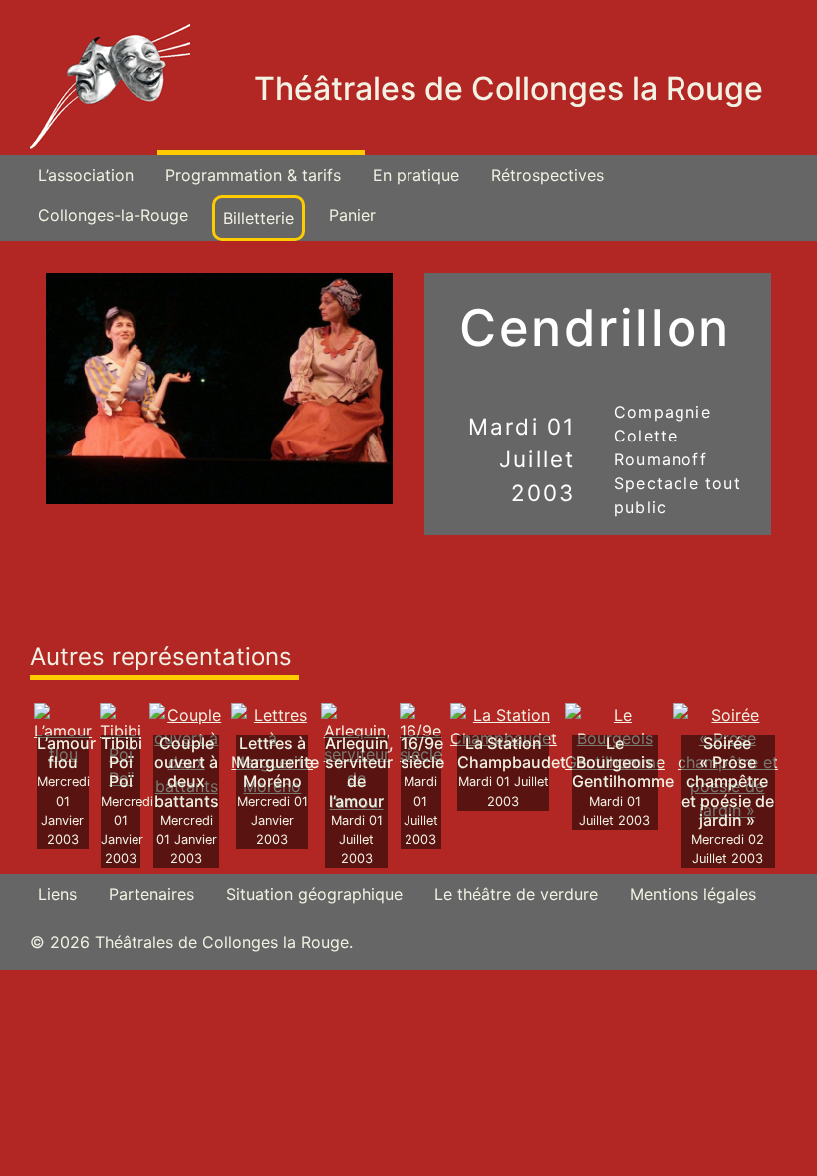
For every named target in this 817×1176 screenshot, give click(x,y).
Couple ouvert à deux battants (186, 772)
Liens (57, 894)
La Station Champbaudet (511, 753)
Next (407, 399)
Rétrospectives (547, 175)
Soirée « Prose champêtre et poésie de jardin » (727, 782)
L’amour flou (66, 753)
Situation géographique (314, 894)
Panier (352, 215)
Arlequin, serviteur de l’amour (359, 772)
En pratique (416, 175)
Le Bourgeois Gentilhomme (623, 762)
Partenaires (151, 894)
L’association (86, 175)
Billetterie (258, 218)
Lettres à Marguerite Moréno (277, 762)
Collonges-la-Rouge (113, 215)
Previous (31, 399)
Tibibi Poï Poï (121, 762)
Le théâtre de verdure (516, 894)
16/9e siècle (422, 753)
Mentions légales (693, 894)
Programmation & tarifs (253, 175)
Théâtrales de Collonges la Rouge (508, 88)
